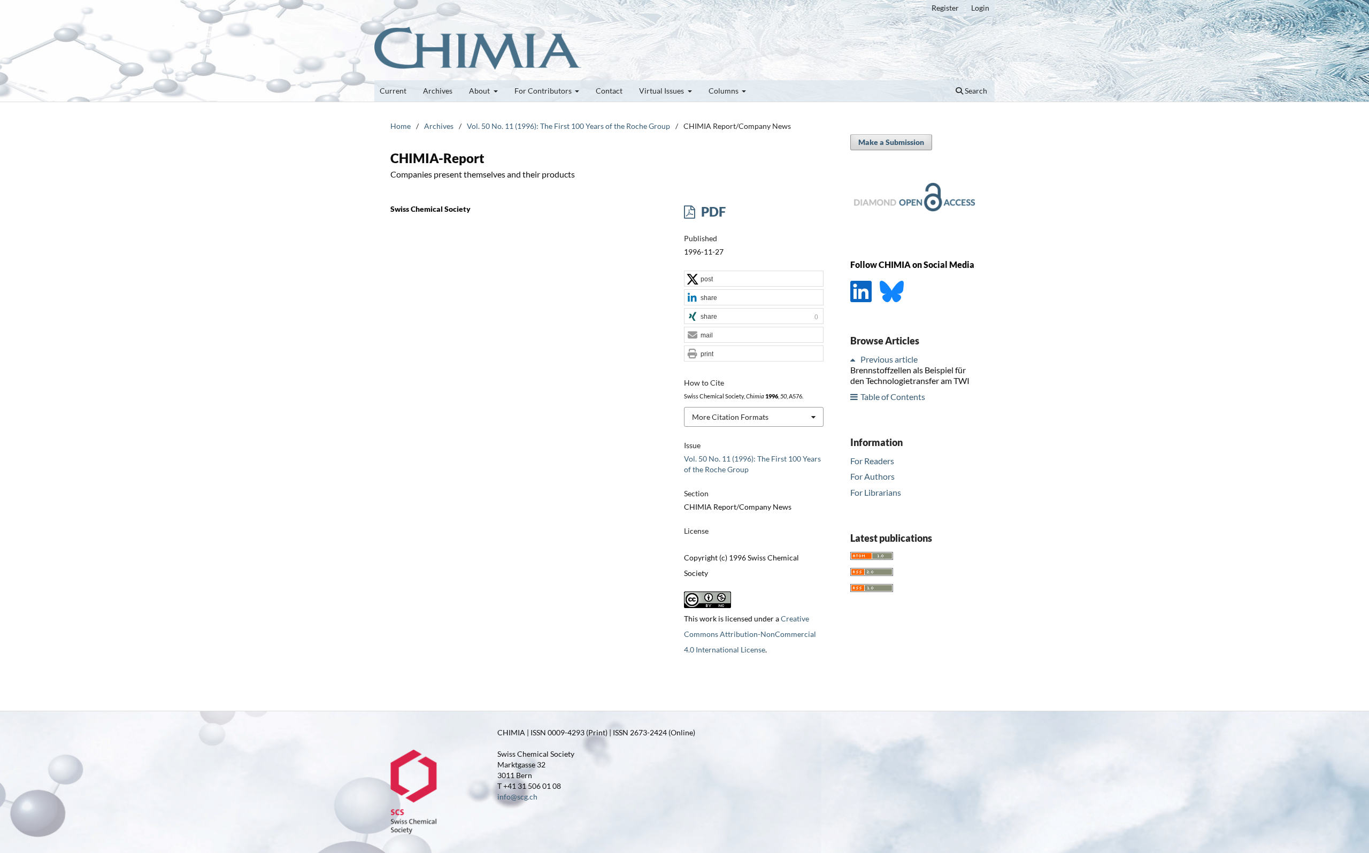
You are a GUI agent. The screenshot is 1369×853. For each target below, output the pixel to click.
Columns (724, 90)
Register (945, 7)
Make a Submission (891, 142)
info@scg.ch (517, 796)
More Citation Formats (730, 416)
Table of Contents (892, 396)
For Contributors (543, 90)
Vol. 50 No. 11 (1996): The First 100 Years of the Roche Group (568, 125)
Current (393, 90)
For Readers (872, 461)
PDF (712, 211)
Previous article (889, 359)
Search (975, 90)
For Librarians (875, 492)
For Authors (872, 476)
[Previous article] (854, 359)
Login (980, 7)
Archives (437, 90)
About (480, 90)
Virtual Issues (662, 90)
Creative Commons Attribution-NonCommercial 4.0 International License (750, 634)
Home (400, 125)
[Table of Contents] (854, 396)
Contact (609, 90)
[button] (753, 279)
